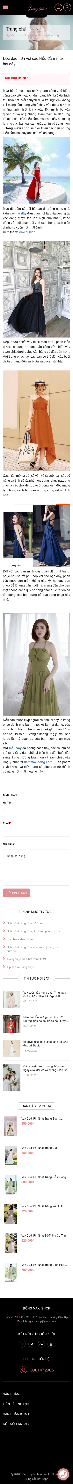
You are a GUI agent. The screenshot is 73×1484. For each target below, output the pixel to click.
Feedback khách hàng (20, 939)
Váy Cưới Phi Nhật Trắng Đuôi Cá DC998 (41, 1118)
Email (6, 823)
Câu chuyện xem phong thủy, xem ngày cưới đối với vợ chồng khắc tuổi (45, 1068)
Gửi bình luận (16, 893)
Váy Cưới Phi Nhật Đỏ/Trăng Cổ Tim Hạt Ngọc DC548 (43, 1235)
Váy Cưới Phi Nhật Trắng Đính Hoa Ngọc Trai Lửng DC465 (42, 1265)
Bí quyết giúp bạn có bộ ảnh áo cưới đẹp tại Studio (45, 1043)
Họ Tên (7, 802)
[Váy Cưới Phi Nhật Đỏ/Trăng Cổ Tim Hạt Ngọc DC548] (10, 1243)
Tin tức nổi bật (36, 978)
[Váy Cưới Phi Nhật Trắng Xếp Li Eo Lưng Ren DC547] (10, 1214)
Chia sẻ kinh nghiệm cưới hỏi (24, 923)
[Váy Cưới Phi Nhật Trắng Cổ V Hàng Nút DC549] (10, 1184)
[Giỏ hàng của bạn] (58, 7)
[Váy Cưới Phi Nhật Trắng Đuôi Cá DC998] (10, 1126)
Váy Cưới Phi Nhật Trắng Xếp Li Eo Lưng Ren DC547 (42, 1206)
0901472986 (42, 1370)
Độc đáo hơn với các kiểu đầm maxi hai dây (33, 60)
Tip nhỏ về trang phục (20, 967)
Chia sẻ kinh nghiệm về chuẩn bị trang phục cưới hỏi (34, 949)
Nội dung (8, 844)
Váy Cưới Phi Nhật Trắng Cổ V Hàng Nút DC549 (43, 1177)
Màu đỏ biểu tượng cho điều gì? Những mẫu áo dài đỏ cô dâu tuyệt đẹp (44, 1019)
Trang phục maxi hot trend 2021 (26, 959)
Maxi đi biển (26, 232)
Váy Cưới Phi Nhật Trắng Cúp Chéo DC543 (39, 1148)
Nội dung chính (16, 77)
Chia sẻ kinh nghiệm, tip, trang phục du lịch (33, 931)
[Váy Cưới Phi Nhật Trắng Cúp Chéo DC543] (10, 1155)
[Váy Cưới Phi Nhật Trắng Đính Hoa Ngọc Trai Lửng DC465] (10, 1272)
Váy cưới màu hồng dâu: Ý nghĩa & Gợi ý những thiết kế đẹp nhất (44, 994)
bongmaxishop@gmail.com (40, 1321)
